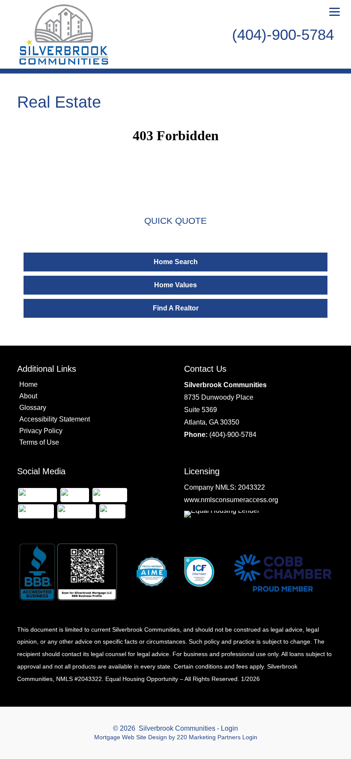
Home (28, 384)
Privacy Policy (40, 430)
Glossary (32, 407)
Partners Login (237, 737)
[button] (175, 262)
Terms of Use (39, 442)
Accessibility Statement (54, 419)
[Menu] (334, 11)
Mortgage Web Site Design (130, 737)
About (28, 396)
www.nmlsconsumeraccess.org (231, 499)
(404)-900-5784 (232, 434)
